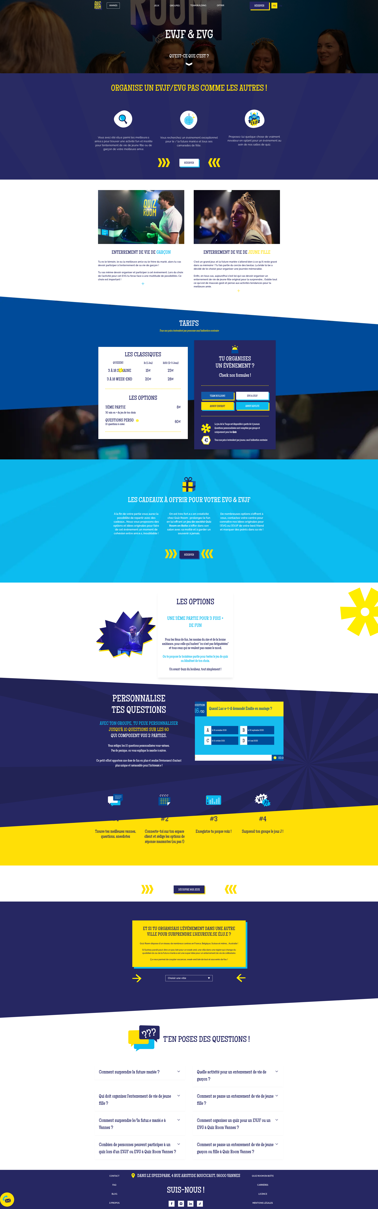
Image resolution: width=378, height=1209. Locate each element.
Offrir (220, 5)
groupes (175, 5)
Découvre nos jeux (189, 889)
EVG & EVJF (252, 396)
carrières (262, 1185)
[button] (156, 5)
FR (274, 5)
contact (114, 1176)
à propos (114, 1203)
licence (262, 1194)
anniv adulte (252, 406)
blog (114, 1194)
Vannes (113, 5)
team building (217, 396)
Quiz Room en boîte (263, 1176)
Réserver (189, 163)
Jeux (156, 5)
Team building (198, 5)
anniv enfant (217, 406)
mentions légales (262, 1203)
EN (280, 5)
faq (114, 1185)
